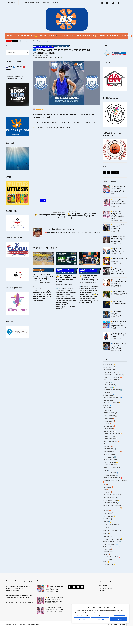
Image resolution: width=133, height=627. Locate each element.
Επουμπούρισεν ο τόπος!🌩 (112, 495)
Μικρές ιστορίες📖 (110, 464)
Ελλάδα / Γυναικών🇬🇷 (111, 475)
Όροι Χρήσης (103, 586)
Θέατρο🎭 (107, 522)
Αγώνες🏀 (107, 510)
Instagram (118, 3)
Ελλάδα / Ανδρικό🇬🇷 (111, 473)
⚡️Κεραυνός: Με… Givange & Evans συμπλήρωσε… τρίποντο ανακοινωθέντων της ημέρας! (118, 215)
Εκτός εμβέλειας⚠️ (111, 462)
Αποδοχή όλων (118, 619)
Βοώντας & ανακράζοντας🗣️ (113, 397)
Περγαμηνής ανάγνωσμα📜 (86, 36)
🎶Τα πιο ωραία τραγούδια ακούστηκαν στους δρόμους (35, 41)
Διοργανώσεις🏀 (38, 269)
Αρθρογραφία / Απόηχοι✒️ (48, 36)
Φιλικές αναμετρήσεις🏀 (113, 451)
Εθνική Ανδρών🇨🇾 (110, 436)
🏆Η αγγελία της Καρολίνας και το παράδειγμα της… (116, 313)
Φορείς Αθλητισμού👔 (110, 544)
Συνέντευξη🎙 (107, 536)
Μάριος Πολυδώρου (45, 55)
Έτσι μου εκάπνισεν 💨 (111, 498)
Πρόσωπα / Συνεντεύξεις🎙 (109, 36)
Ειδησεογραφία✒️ (110, 385)
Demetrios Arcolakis (121, 624)
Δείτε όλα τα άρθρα (69, 229)
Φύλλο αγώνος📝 (109, 516)
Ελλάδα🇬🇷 (106, 470)
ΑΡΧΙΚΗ (9, 36)
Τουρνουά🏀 (108, 446)
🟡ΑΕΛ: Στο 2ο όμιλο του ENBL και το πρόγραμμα (119, 302)
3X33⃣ (106, 444)
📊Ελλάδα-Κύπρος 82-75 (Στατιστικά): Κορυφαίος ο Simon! (119, 334)
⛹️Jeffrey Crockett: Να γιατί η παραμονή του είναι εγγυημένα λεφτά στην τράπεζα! (118, 239)
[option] (35, 41)
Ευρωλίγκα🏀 (108, 492)
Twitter (113, 3)
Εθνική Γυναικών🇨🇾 (110, 439)
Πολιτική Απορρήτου (119, 615)
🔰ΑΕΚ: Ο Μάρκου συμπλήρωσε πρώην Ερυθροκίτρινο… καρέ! (118, 249)
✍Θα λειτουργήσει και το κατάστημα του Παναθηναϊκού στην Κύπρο (66, 279)
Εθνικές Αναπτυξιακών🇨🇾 (113, 433)
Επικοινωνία (45, 2)
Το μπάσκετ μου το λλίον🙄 (112, 539)
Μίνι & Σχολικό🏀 (109, 426)
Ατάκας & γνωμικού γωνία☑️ (112, 390)
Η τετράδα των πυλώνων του (31, 2)
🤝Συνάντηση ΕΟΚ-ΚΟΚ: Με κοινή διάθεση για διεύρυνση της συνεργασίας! (118, 227)
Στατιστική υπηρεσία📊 (112, 557)
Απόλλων (43, 200)
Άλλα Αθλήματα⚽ (109, 367)
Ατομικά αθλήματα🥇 (111, 369)
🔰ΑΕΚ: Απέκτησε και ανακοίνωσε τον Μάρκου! (119, 292)
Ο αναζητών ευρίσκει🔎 (111, 503)
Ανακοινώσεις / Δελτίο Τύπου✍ (26, 36)
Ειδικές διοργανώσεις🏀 (111, 441)
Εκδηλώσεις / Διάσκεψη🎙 (111, 467)
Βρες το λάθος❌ (108, 400)
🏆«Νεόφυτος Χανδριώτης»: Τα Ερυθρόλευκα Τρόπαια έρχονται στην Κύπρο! (118, 270)
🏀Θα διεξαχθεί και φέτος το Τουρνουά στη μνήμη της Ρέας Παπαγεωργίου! (118, 282)
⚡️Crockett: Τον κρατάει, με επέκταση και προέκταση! (119, 259)
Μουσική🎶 (108, 527)
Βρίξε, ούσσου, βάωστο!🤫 (111, 402)
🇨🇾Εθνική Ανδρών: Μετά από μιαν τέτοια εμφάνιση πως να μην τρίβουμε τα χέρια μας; (118, 324)
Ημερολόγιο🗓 (108, 513)
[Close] (127, 606)
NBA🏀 (106, 489)
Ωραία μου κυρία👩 (109, 564)
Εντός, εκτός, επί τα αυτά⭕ (112, 478)
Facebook (102, 3)
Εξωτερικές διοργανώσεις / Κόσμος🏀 (115, 481)
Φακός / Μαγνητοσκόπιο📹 (112, 541)
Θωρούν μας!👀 (109, 410)
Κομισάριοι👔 (108, 551)
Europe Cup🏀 (108, 487)
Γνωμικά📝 (108, 392)
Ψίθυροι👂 (106, 562)
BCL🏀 (106, 484)
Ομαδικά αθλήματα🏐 (111, 372)
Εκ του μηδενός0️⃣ (109, 457)
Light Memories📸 (109, 364)
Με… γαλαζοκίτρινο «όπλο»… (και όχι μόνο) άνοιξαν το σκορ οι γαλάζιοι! (43, 277)
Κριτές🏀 (107, 554)
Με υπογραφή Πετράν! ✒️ (111, 500)
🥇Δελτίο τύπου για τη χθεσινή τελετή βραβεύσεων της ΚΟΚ (88, 278)
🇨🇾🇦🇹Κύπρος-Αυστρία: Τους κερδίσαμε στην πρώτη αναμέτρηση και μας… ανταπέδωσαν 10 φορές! (118, 189)
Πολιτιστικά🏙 (107, 519)
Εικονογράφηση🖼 (109, 454)
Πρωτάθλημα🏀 (109, 428)
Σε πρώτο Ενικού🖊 (110, 413)
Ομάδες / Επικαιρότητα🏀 (113, 377)
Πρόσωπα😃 (106, 533)
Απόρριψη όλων (100, 619)
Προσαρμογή (82, 619)
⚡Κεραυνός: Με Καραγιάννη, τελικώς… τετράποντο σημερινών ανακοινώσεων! (118, 202)
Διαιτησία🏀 (108, 549)
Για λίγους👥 (107, 405)
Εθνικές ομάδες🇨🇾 (109, 431)
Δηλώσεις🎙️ (108, 382)
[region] (100, 613)
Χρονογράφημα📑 (109, 559)
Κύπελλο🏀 (108, 423)
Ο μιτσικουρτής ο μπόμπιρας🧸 (114, 505)
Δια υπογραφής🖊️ (67, 36)
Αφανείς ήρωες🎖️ (109, 395)
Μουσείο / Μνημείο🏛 (111, 524)
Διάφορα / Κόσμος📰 (110, 416)
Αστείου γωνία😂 (108, 387)
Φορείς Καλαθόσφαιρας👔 (111, 546)
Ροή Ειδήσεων (55, 2)
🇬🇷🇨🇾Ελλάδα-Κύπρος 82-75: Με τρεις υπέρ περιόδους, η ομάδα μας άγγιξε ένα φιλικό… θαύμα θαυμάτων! (119, 346)
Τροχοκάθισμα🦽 (110, 449)
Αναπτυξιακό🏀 (109, 421)
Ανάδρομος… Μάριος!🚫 (112, 459)
